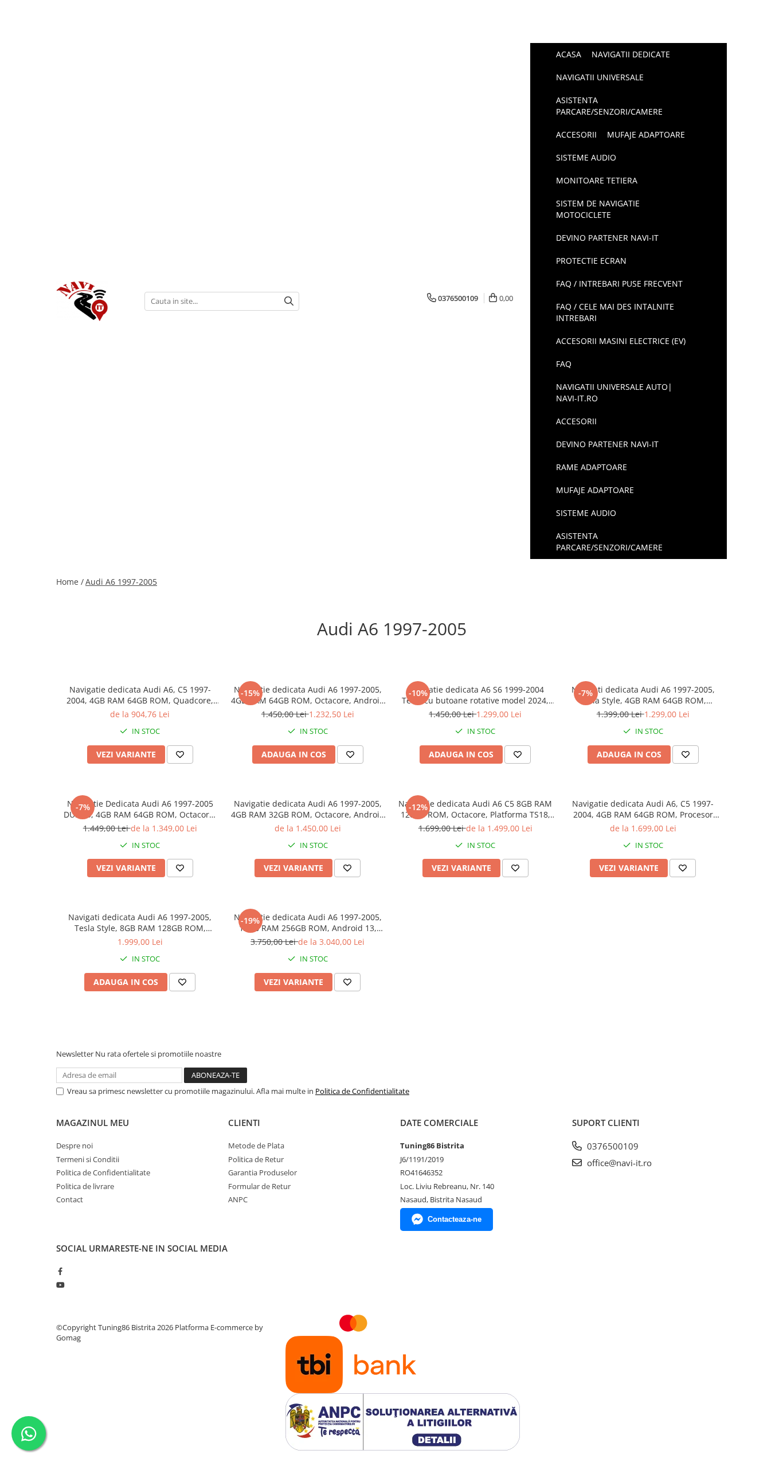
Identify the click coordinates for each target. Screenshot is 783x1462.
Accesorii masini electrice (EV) (621, 340)
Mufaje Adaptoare (595, 489)
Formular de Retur (259, 1186)
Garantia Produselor (262, 1172)
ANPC (238, 1199)
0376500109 (612, 1146)
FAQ (563, 363)
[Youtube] (60, 1285)
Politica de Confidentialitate (362, 1091)
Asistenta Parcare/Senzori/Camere (609, 541)
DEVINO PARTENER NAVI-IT (607, 444)
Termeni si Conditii (87, 1159)
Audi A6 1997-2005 (121, 581)
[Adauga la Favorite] (180, 754)
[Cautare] (289, 301)
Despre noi (74, 1145)
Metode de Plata (256, 1145)
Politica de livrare (85, 1186)
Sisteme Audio (586, 512)
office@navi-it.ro (618, 1162)
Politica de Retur (256, 1159)
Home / (70, 581)
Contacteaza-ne (454, 1219)
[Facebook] (60, 1271)
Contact (69, 1199)
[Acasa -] (91, 301)
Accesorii (576, 421)
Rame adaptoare (591, 467)
